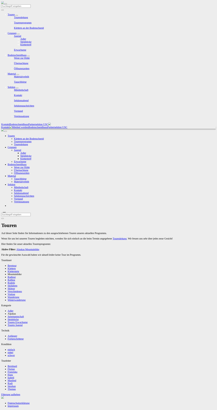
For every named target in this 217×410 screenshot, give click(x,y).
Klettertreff (25, 44)
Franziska (12, 372)
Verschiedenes (15, 291)
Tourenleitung (21, 17)
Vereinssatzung (21, 116)
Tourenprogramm (22, 22)
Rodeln (11, 282)
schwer (11, 355)
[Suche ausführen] (2, 218)
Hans (10, 374)
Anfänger (12, 336)
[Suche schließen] (4, 212)
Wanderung (13, 297)
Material (12, 73)
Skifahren (12, 285)
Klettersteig (13, 271)
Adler (23, 39)
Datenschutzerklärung (19, 403)
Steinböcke (25, 41)
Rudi (10, 383)
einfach (11, 349)
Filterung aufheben (10, 394)
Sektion (11, 87)
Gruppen (12, 33)
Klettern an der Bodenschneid (29, 28)
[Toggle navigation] (5, 3)
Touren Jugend (15, 325)
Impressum (13, 406)
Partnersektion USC (38, 124)
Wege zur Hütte (22, 58)
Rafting (11, 280)
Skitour (11, 288)
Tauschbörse (20, 82)
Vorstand (18, 111)
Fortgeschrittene (16, 338)
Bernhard (12, 366)
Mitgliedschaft (21, 90)
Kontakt (18, 95)
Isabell (11, 377)
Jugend (17, 36)
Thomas (12, 389)
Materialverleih (21, 76)
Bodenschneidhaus (17, 55)
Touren (11, 14)
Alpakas (20, 249)
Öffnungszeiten (21, 68)
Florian (11, 369)
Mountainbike (32, 249)
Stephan (12, 386)
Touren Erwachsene (18, 322)
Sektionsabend (21, 100)
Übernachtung (21, 63)
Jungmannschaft (16, 316)
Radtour (12, 277)
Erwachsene (20, 50)
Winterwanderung (17, 300)
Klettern (12, 268)
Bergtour (12, 265)
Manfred (12, 380)
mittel (10, 352)
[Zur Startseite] (2, 3)
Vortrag (11, 294)
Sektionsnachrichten (24, 105)
